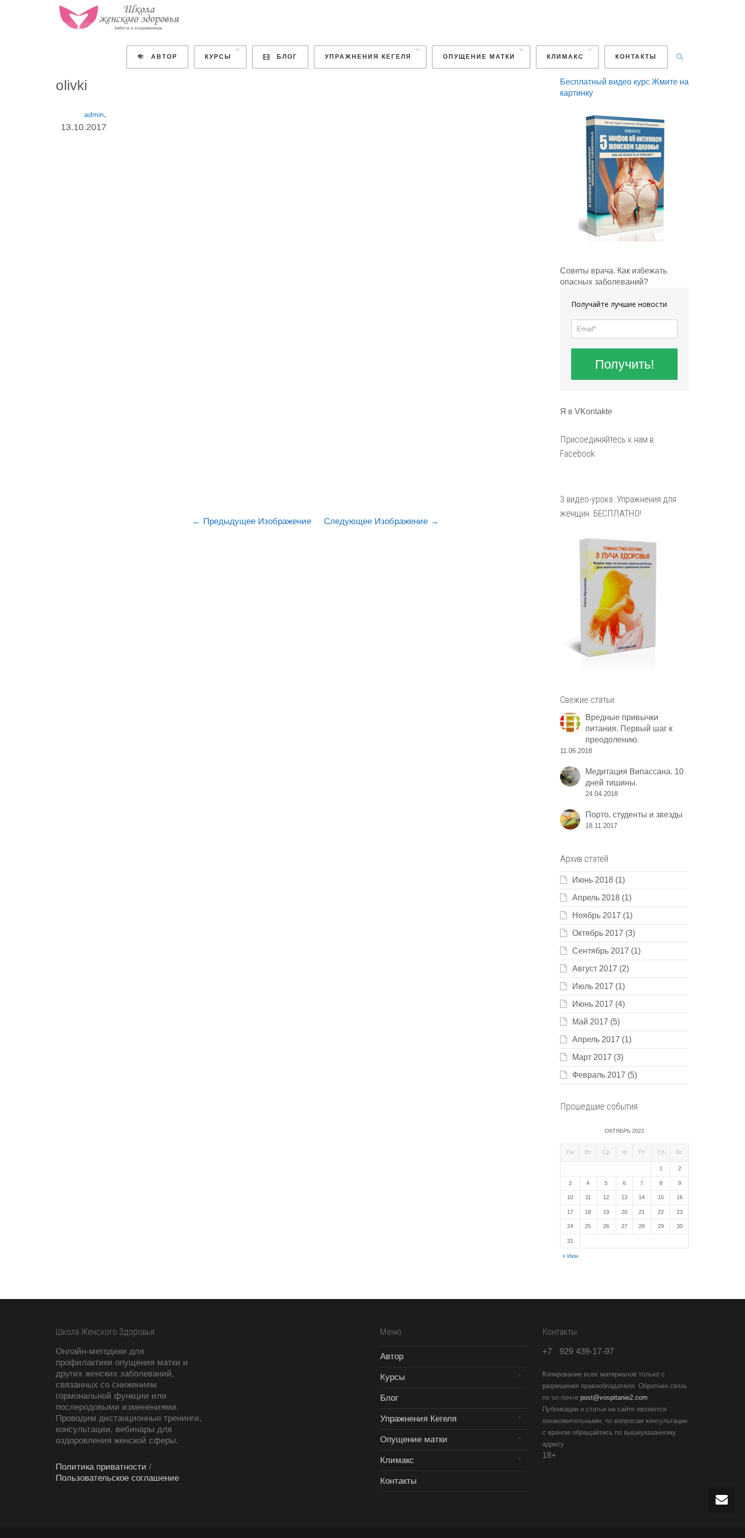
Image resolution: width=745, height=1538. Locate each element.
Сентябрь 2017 (600, 951)
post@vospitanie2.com (614, 1397)
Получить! (624, 364)
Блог (285, 56)
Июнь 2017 (592, 1004)
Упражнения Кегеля (369, 56)
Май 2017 (590, 1021)
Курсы (219, 56)
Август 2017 (594, 968)
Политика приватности (101, 1467)
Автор (162, 56)
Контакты (636, 56)
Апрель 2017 (596, 1039)
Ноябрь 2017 (596, 915)
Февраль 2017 (598, 1075)
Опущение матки (480, 56)
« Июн (570, 1256)
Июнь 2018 (592, 880)
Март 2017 (592, 1057)
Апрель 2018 (596, 897)
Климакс (566, 56)
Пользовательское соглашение (117, 1478)
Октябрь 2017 (597, 933)
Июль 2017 (592, 986)
